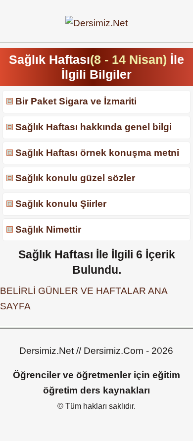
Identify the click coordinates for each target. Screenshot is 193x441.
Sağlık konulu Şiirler (60, 203)
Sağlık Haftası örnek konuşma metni (97, 152)
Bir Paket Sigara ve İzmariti (76, 101)
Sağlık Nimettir (48, 229)
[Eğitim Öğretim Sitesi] (96, 23)
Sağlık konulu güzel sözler (75, 178)
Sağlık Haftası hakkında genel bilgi (93, 127)
